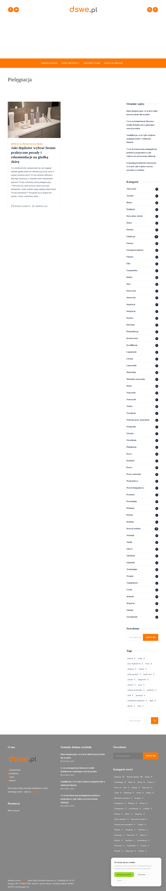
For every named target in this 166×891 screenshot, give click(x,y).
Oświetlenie (131, 440)
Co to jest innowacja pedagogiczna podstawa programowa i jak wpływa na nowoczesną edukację (141, 152)
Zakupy (129, 610)
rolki (140, 706)
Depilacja (16, 144)
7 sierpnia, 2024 (40, 206)
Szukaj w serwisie (113, 63)
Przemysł (130, 494)
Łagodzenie (131, 352)
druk (130, 695)
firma (149, 664)
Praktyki (130, 460)
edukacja (131, 669)
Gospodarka (131, 270)
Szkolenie (130, 562)
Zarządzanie (131, 617)
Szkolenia (130, 556)
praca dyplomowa (135, 664)
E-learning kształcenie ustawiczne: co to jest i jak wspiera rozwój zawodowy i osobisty (141, 166)
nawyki (131, 680)
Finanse (129, 257)
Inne (128, 284)
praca (141, 685)
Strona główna (49, 63)
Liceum (129, 359)
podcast (131, 658)
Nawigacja (131, 413)
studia (141, 658)
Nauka (129, 406)
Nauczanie (131, 393)
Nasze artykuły (70, 63)
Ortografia (131, 427)
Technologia (131, 569)
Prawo (129, 467)
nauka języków (134, 674)
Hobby (129, 277)
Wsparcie (130, 603)
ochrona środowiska (135, 690)
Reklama (130, 508)
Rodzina (130, 522)
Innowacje (131, 297)
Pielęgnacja (28, 144)
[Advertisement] (83, 39)
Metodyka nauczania (135, 379)
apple (153, 701)
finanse (142, 669)
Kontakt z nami (92, 63)
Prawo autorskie (133, 474)
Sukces (129, 549)
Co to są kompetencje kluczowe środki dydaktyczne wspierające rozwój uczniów (140, 124)
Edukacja (130, 236)
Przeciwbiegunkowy (135, 488)
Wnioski (130, 596)
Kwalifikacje (131, 345)
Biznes (129, 202)
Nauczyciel (131, 399)
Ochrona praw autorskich (137, 420)
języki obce (148, 674)
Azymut (129, 196)
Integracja (131, 311)
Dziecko (129, 229)
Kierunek (130, 325)
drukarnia (151, 690)
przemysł (140, 695)
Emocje (129, 243)
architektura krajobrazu (137, 701)
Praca (129, 454)
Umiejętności (132, 583)
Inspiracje (130, 304)
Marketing (131, 372)
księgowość (143, 680)
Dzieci (129, 223)
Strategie (130, 535)
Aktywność (131, 189)
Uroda (39, 144)
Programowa (132, 481)
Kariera (129, 318)
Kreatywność (132, 338)
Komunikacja (132, 331)
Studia (129, 542)
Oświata (130, 433)
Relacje (129, 515)
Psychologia (131, 501)
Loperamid (131, 365)
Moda (129, 386)
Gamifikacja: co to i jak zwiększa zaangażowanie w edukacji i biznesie (140, 138)
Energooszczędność (134, 250)
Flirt (128, 263)
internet (131, 685)
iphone (131, 706)
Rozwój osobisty (133, 528)
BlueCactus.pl (13, 810)
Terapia (129, 576)
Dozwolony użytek (134, 216)
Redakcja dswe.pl (23, 206)
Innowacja (131, 291)
